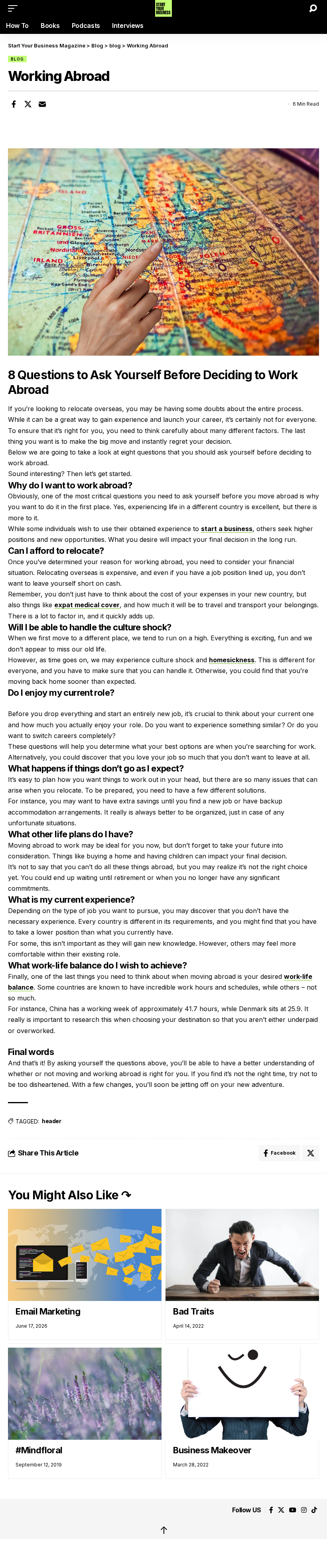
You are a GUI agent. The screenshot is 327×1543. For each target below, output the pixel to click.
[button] (15, 8)
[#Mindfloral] (85, 1394)
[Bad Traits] (242, 1255)
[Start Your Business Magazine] (163, 8)
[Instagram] (304, 1510)
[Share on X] (27, 104)
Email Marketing (48, 1311)
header (51, 1121)
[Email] (42, 104)
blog (17, 59)
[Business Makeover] (242, 1394)
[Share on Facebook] (13, 104)
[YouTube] (292, 1510)
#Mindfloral (40, 1450)
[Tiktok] (314, 1510)
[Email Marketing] (85, 1255)
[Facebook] (271, 1510)
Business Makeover (212, 1450)
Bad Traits (193, 1311)
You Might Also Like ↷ (69, 1195)
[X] (281, 1510)
